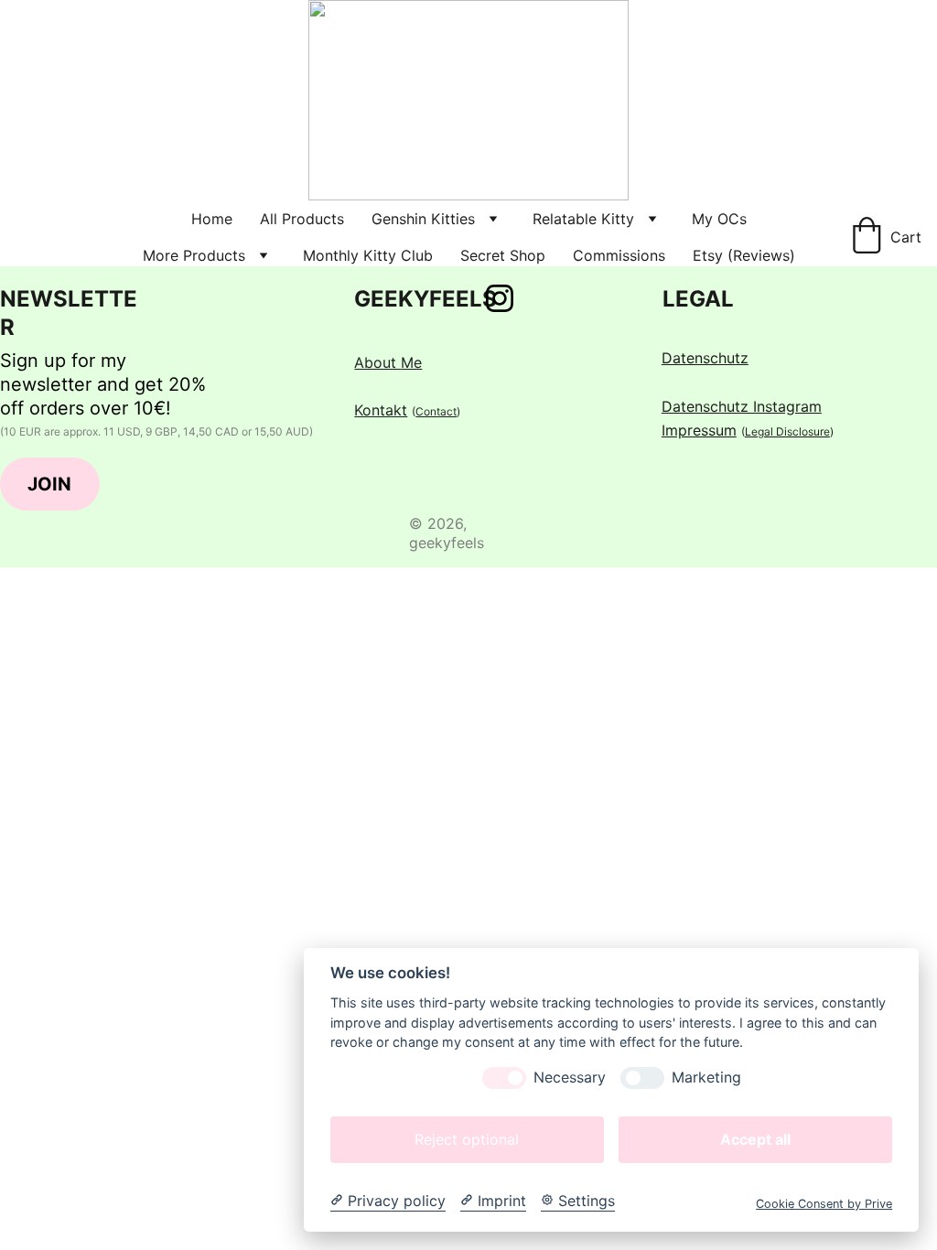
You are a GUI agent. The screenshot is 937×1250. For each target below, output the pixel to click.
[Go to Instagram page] (499, 298)
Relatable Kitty (583, 219)
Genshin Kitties (423, 219)
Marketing (706, 1077)
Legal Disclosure (787, 431)
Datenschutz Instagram (742, 406)
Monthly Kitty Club (368, 255)
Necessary (569, 1077)
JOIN (49, 484)
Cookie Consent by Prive (824, 1204)
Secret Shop (502, 255)
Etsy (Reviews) (744, 255)
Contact (436, 411)
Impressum (699, 430)
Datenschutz (705, 358)
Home (211, 219)
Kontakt (380, 410)
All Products (302, 219)
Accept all (755, 1139)
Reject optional (467, 1139)
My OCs (719, 219)
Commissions (619, 255)
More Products (194, 255)
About (377, 362)
